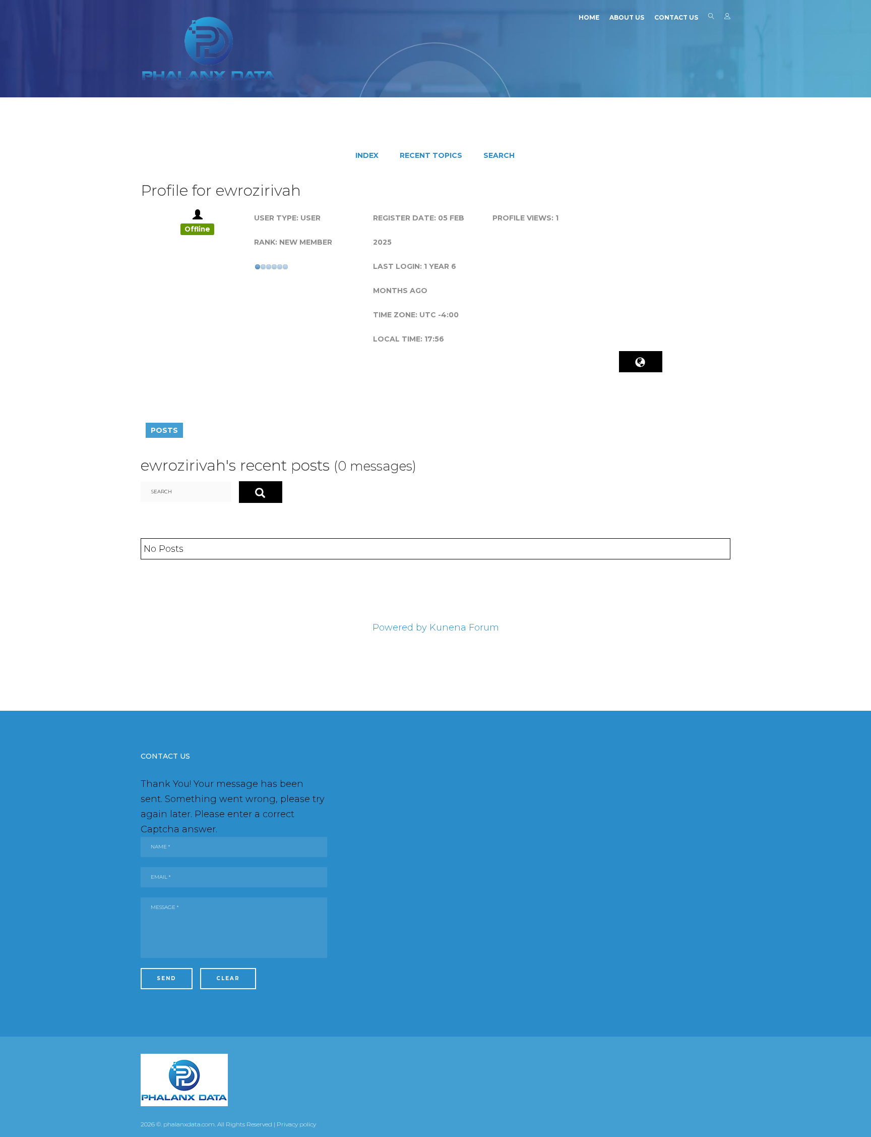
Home (589, 17)
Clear (228, 978)
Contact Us (676, 17)
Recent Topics (431, 155)
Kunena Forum (464, 627)
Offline (197, 229)
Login (727, 18)
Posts (164, 430)
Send (166, 978)
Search (711, 18)
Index (367, 155)
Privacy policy (296, 1124)
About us (626, 17)
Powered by (399, 627)
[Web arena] (209, 48)
